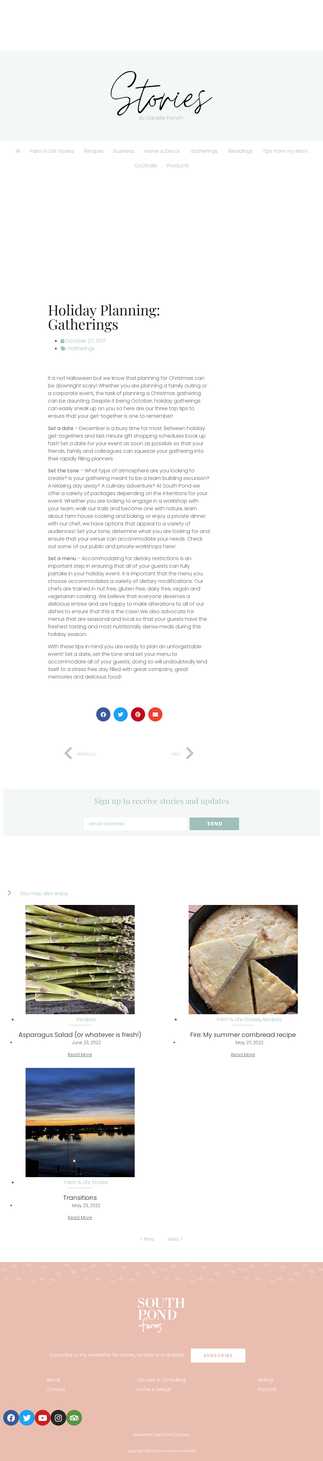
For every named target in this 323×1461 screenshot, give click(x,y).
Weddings (240, 151)
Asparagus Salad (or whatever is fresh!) (80, 1034)
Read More (80, 1054)
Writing (265, 1380)
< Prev (147, 1239)
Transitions (80, 1197)
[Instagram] (58, 1418)
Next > (175, 1239)
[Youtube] (42, 1418)
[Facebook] (11, 1418)
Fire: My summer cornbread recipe (243, 1034)
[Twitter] (27, 1418)
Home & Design (154, 1389)
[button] (103, 714)
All (17, 151)
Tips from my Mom (285, 151)
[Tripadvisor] (74, 1418)
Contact (56, 1389)
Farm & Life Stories (52, 151)
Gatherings (204, 151)
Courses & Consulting (161, 1380)
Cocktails (145, 165)
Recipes (93, 151)
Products (178, 165)
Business (124, 151)
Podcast (267, 1389)
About (53, 1380)
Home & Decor (162, 151)
